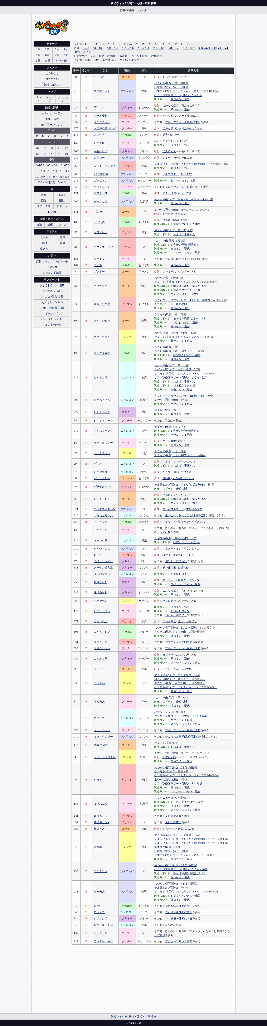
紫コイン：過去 (180, 109)
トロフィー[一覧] (52, 324)
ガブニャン (100, 180)
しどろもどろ (102, 399)
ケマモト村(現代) (167, 742)
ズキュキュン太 (103, 443)
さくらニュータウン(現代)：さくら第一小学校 (190, 300)
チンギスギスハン (105, 509)
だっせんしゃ (102, 478)
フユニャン (100, 642)
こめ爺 (98, 265)
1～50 (85, 48)
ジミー (166, 157)
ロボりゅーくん (103, 924)
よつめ (98, 846)
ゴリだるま (100, 285)
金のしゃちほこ (187, 621)
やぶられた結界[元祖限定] (181, 736)
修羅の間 (181, 304)
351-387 (52, 176)
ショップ (49, 99)
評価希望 (156, 56)
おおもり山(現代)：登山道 (170, 240)
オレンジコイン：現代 (184, 293)
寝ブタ (166, 555)
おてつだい (52, 79)
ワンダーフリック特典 (178, 941)
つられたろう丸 (103, 515)
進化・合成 (92, 60)
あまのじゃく (102, 91)
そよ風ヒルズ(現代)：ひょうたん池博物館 (193, 163)
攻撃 (44, 195)
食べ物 (44, 237)
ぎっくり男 (100, 201)
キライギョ (169, 461)
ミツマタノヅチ (103, 736)
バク (165, 140)
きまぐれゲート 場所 (52, 285)
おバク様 (99, 143)
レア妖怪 (165, 532)
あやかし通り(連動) (182, 209)
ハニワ (182, 76)
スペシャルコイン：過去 (185, 662)
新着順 (123, 56)
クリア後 (61, 60)
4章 (66, 49)
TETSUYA (187, 174)
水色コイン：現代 (181, 434)
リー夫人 (99, 891)
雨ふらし (99, 107)
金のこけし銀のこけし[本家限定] (185, 515)
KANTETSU (101, 174)
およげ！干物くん (184, 234)
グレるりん (169, 271)
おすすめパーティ (52, 113)
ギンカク (99, 211)
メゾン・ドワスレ (105, 757)
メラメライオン (171, 548)
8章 (66, 55)
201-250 (52, 171)
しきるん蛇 (100, 377)
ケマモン (99, 259)
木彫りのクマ (194, 509)
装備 (62, 243)
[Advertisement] (153, 27)
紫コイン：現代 (180, 414)
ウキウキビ (169, 521)
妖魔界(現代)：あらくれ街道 (171, 87)
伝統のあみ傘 (186, 828)
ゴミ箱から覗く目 (184, 385)
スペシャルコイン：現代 (185, 252)
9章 (38, 60)
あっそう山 (169, 76)
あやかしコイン (180, 573)
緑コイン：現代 (180, 635)
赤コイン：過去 (180, 167)
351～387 (189, 48)
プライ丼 (99, 669)
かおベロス (100, 151)
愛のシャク (184, 440)
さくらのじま (102, 320)
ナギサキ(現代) (169, 426)
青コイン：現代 (180, 877)
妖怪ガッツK (101, 822)
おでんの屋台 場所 (52, 296)
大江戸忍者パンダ (105, 128)
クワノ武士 (100, 232)
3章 (57, 49)
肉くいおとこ (102, 548)
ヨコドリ (167, 654)
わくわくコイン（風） (184, 180)
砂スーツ (175, 134)
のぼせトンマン (103, 561)
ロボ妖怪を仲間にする (178, 906)
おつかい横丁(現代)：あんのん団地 (185, 627)
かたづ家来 (169, 115)
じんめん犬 (169, 151)
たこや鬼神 (100, 472)
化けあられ (100, 592)
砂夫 (165, 134)
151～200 (128, 48)
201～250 (143, 48)
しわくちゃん (102, 412)
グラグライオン (103, 246)
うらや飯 (186, 669)
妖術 (50, 224)
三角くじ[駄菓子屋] (52, 307)
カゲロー (99, 157)
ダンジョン (63, 99)
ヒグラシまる (102, 611)
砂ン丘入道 (169, 567)
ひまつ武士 (100, 621)
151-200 (40, 171)
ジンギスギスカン (173, 509)
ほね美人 (99, 701)
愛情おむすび (181, 220)
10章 (47, 60)
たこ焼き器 (184, 472)
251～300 (158, 48)
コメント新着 (139, 56)
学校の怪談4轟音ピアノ (187, 244)
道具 (62, 237)
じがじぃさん (170, 669)
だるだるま (169, 494)
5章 (38, 55)
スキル (63, 224)
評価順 (111, 56)
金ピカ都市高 (173, 816)
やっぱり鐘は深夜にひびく (189, 873)
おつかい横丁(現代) (168, 277)
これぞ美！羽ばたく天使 (188, 801)
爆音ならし (100, 582)
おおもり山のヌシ (176, 615)
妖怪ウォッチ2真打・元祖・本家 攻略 (133, 1016)
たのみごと (52, 73)
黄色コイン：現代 (181, 761)
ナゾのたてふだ (52, 290)
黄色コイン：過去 (181, 340)
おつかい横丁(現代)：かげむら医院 (175, 332)
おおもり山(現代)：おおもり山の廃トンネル (183, 199)
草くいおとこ (191, 548)
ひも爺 (166, 220)
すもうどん (169, 828)
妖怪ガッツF (101, 816)
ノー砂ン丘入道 (103, 567)
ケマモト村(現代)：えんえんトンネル (186, 91)
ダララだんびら (103, 486)
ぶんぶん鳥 (100, 658)
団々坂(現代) (166, 410)
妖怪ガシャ (43, 261)
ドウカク (167, 213)
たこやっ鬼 (169, 472)
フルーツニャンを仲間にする (182, 122)
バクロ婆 (167, 600)
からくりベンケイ (105, 166)
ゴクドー (99, 271)
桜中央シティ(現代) (170, 711)
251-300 (64, 171)
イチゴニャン (102, 122)
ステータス (44, 206)
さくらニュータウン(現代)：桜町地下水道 (183, 395)
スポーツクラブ (52, 313)
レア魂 (52, 211)
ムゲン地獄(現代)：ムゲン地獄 (177, 369)
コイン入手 (61, 261)
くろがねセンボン (183, 478)
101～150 (112, 48)
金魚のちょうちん (183, 555)
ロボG (97, 906)
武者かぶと (100, 744)
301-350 (40, 176)
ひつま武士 (169, 621)
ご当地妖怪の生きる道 (178, 259)
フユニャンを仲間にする (180, 642)
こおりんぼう (170, 590)
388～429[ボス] (207, 48)
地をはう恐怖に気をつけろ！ (191, 285)
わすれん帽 (169, 757)
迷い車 (166, 478)
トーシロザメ (102, 540)
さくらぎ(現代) (171, 83)
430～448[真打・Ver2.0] (52, 182)
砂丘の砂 (183, 567)
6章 (47, 55)
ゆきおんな (100, 803)
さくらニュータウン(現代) (172, 797)
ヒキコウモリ (170, 174)
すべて (39, 99)
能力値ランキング (52, 124)
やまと (98, 779)
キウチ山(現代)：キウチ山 (179, 631)
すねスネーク (102, 430)
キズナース (100, 193)
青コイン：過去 (180, 99)
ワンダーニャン (103, 941)
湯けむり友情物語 (176, 561)
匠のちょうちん (192, 128)
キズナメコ (169, 193)
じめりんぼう (170, 105)
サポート (62, 206)
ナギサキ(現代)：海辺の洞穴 (175, 538)
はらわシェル (102, 573)
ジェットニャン (103, 420)
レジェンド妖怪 (52, 272)
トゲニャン (100, 530)
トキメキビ (100, 521)
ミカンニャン (102, 730)
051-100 (52, 165)
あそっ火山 (100, 76)
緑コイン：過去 (180, 265)
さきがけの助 (102, 304)
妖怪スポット (52, 84)
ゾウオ (98, 463)
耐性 (62, 200)
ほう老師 (99, 683)
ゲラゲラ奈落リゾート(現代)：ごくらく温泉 (181, 377)
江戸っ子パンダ (171, 128)
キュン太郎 (184, 193)
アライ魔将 (100, 115)
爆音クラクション (189, 580)
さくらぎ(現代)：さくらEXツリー (180, 351)
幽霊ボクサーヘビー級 (186, 289)
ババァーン (100, 600)
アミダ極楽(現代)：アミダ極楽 (177, 675)
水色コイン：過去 (181, 389)
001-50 (40, 165)
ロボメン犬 (100, 918)
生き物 (44, 248)
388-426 (64, 176)
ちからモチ (184, 494)
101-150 (64, 165)
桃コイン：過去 (180, 144)
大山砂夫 (99, 134)
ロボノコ (99, 912)
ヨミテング (100, 871)
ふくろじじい (102, 631)
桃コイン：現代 (180, 705)
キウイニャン (102, 186)
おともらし (169, 580)
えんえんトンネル (52, 302)
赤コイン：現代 (180, 248)
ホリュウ (99, 718)
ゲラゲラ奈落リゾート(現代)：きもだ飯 (178, 95)
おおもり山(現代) (173, 230)
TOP (101, 56)
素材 (44, 243)
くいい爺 (99, 222)
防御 (62, 195)
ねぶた (98, 555)
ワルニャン (100, 933)
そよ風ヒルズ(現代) (171, 887)
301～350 (173, 48)
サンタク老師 (102, 353)
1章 (38, 49)
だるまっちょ (102, 498)
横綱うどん (100, 828)
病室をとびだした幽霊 (186, 224)
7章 (57, 55)
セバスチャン (102, 453)
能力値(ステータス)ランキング (120, 60)
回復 (44, 200)
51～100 (98, 48)
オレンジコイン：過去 (184, 322)
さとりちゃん (102, 336)
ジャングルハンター (52, 319)
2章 (47, 49)
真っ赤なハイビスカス (191, 521)
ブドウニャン (102, 648)
